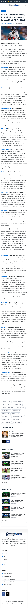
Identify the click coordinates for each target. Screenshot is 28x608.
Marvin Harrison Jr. (6, 108)
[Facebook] (22, 1)
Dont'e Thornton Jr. (8, 407)
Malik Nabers (4, 67)
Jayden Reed (4, 276)
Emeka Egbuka (5, 303)
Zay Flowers (4, 172)
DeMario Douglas (7, 404)
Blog (3, 11)
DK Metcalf (4, 129)
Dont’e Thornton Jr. (6, 372)
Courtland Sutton (6, 149)
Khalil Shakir (4, 255)
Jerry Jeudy (4, 210)
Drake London (5, 88)
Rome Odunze (5, 229)
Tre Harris (3, 327)
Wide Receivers (6, 422)
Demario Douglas (5, 352)
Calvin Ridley (4, 192)
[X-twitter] (25, 1)
